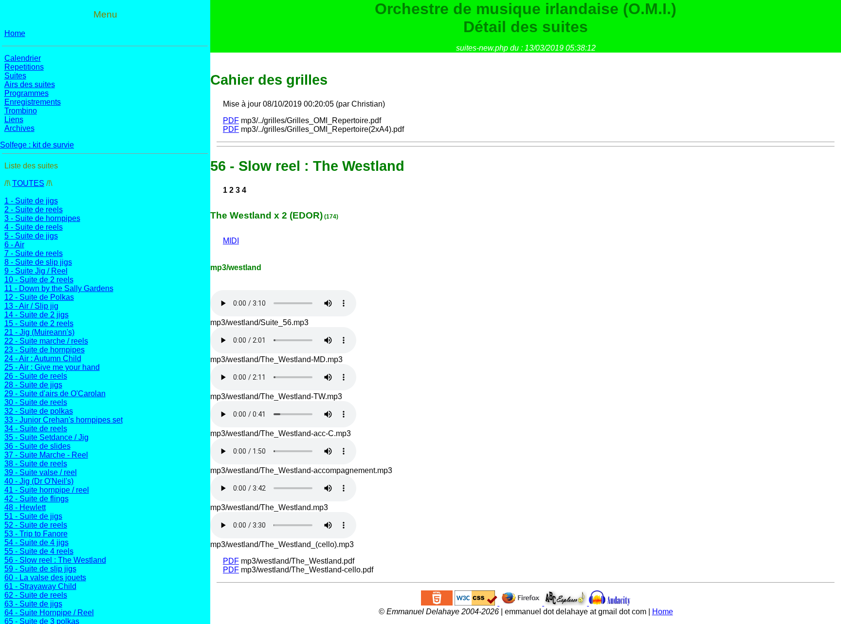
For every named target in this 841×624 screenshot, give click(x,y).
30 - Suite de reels (35, 402)
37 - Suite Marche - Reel (46, 455)
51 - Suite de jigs (33, 516)
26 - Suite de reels (35, 376)
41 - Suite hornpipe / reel (46, 490)
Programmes (26, 93)
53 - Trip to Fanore (36, 534)
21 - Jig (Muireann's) (39, 332)
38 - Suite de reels (35, 463)
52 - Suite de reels (35, 525)
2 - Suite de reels (33, 209)
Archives (19, 128)
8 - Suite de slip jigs (38, 262)
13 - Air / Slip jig (31, 306)
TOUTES (28, 183)
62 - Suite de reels (35, 595)
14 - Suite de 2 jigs (36, 315)
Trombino (20, 111)
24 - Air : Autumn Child (42, 358)
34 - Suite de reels (35, 428)
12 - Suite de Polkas (39, 297)
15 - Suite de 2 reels (38, 323)
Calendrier (22, 58)
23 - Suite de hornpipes (44, 350)
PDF (231, 120)
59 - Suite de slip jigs (40, 569)
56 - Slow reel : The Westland (55, 560)
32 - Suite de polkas (38, 411)
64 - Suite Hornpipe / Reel (49, 612)
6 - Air (14, 244)
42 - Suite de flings (36, 499)
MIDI (231, 241)
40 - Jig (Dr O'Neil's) (38, 481)
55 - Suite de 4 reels (38, 551)
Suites (15, 76)
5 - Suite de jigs (31, 236)
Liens (13, 119)
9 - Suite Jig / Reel (36, 271)
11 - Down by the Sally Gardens (58, 288)
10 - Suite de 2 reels (38, 279)
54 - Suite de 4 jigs (36, 542)
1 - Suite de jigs (31, 201)
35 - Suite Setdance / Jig (46, 437)
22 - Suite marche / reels (46, 341)
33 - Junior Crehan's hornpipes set (63, 420)
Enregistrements (32, 102)
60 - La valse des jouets (45, 577)
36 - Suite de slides (37, 446)
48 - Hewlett (25, 507)
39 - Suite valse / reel (40, 472)
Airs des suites (29, 84)
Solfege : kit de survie (37, 145)
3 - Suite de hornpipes (42, 218)
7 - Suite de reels (33, 253)
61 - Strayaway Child (40, 586)
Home (14, 33)
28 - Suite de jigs (33, 385)
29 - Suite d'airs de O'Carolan (55, 393)
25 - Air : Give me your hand (52, 367)
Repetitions (24, 67)
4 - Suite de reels (33, 227)
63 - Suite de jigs (33, 604)
